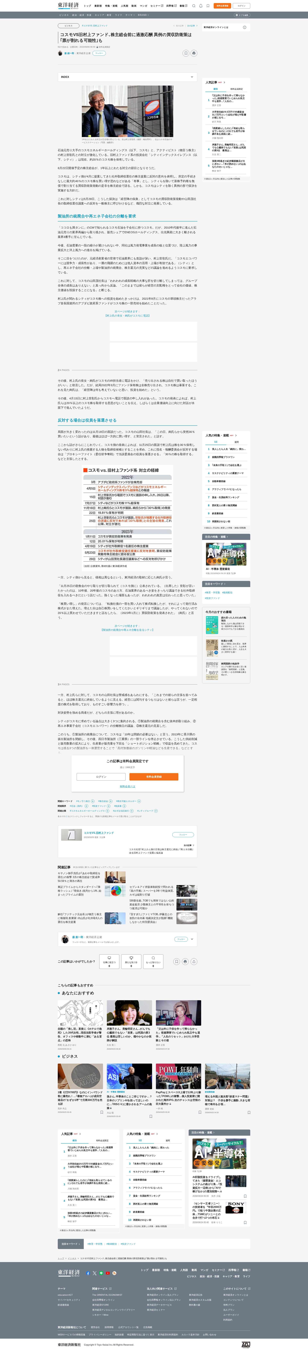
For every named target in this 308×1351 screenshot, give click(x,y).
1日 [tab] (215, 442)
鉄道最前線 (217, 513)
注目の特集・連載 (215, 536)
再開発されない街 (221, 521)
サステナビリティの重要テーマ (228, 473)
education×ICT (65, 1295)
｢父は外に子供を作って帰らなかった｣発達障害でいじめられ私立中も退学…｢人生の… (228, 98)
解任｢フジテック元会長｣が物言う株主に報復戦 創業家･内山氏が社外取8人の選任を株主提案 (80, 918)
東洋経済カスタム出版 (200, 1300)
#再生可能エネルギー (126, 801)
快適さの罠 (227, 640)
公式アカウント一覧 (128, 1327)
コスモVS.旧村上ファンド (99, 833)
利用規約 (227, 1320)
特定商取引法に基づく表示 (140, 1334)
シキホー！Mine (100, 1315)
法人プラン (229, 1310)
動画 (134, 6)
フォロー (99, 53)
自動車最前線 (219, 481)
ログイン (241, 6)
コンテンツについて (233, 1300)
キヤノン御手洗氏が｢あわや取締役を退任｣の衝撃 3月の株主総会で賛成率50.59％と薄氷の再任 (79, 877)
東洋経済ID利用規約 (168, 1334)
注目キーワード (214, 584)
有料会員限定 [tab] (236, 89)
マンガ (143, 6)
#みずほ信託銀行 (121, 811)
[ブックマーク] (186, 53)
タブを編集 (243, 15)
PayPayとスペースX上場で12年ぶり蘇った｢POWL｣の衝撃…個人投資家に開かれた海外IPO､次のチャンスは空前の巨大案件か (178, 1098)
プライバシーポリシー (100, 1334)
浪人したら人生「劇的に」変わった (229, 449)
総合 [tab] (216, 89)
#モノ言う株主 (83, 801)
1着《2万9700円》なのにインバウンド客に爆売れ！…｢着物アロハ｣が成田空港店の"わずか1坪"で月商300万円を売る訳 (80, 1098)
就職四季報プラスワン (223, 457)
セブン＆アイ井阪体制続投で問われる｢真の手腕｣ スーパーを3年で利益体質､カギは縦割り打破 (151, 891)
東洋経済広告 (196, 1295)
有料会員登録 (222, 6)
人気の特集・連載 (217, 435)
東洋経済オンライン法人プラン (163, 1295)
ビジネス (64, 15)
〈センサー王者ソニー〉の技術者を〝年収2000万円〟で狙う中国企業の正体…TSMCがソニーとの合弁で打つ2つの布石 (207, 1210)
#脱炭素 (118, 806)
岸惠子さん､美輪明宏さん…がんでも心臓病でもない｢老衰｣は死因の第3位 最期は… (229, 147)
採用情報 (109, 1327)
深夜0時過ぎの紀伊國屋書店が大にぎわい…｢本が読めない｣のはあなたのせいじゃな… (229, 164)
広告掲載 (147, 1327)
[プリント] (194, 53)
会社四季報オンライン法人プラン (164, 1300)
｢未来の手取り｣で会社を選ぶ (226, 465)
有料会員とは (127, 786)
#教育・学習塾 (212, 592)
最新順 (98, 6)
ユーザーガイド (231, 1315)
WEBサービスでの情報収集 (71, 1334)
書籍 (182, 6)
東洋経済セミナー (156, 1310)
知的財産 (119, 1334)
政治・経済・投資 (82, 15)
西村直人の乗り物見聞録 (224, 505)
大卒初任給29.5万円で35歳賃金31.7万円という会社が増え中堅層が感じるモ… (229, 114)
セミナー (155, 6)
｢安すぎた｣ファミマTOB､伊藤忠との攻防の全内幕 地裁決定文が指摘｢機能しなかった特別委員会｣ (151, 918)
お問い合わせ (210, 1334)
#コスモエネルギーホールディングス (87, 811)
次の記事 (191, 26)
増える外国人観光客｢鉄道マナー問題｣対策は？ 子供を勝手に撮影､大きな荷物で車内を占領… (227, 1100)
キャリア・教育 (103, 15)
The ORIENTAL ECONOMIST (107, 1295)
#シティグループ (145, 811)
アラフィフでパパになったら (226, 489)
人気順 (124, 6)
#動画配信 (227, 592)
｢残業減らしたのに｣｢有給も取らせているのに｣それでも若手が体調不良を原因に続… (228, 131)
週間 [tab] (237, 442)
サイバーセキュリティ (69, 1300)
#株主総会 (103, 801)
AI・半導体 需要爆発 (218, 569)
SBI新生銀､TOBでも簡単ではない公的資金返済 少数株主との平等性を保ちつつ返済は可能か (151, 904)
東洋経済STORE (100, 1305)
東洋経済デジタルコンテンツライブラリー (113, 1310)
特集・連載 (111, 6)
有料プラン (229, 1305)
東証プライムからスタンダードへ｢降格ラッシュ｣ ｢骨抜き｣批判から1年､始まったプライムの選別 (79, 891)
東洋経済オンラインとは (216, 27)
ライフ (118, 15)
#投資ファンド (99, 806)
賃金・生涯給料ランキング (225, 497)
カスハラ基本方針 (190, 1334)
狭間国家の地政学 (230, 663)
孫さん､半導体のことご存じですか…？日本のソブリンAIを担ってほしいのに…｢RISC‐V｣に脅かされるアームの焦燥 (129, 1102)
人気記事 (211, 82)
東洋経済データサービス (159, 1305)
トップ (87, 6)
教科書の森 (194, 1305)
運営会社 (95, 1327)
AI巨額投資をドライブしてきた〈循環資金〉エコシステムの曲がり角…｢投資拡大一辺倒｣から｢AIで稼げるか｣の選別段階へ (207, 1184)
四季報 (170, 6)
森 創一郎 (69, 53)
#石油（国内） (77, 806)
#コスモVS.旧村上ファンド (95, 25)
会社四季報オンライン (103, 1300)
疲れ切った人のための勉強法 (233, 619)
